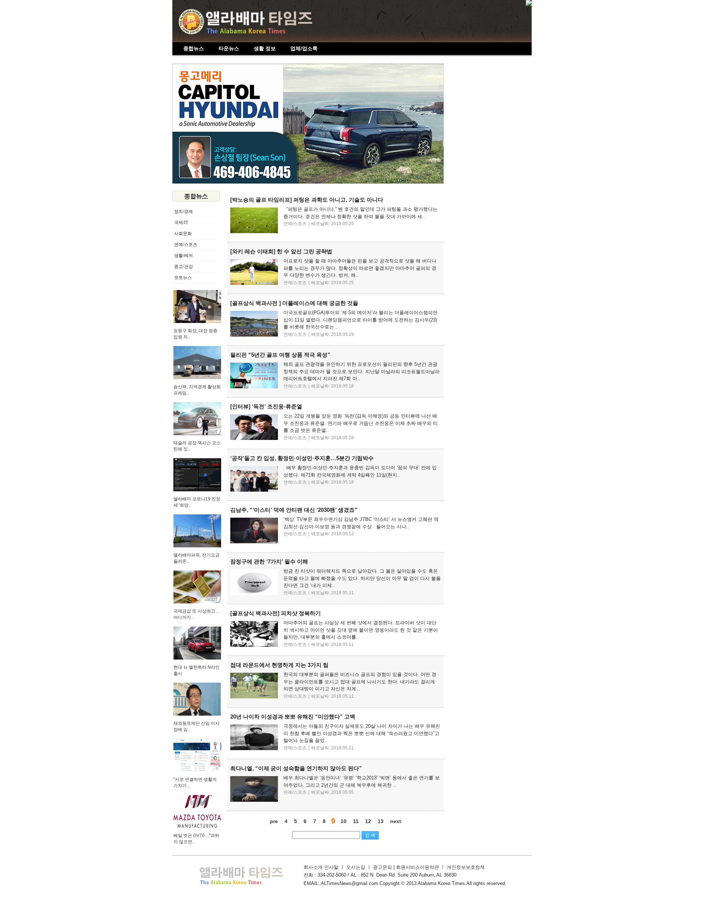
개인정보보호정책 (466, 867)
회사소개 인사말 (321, 867)
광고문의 (383, 867)
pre (274, 821)
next (395, 821)
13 (381, 821)
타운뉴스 (229, 48)
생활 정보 (265, 48)
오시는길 (355, 867)
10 (343, 821)
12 (368, 821)
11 (356, 821)
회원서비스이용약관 (417, 867)
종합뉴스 (193, 48)
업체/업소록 (304, 48)
